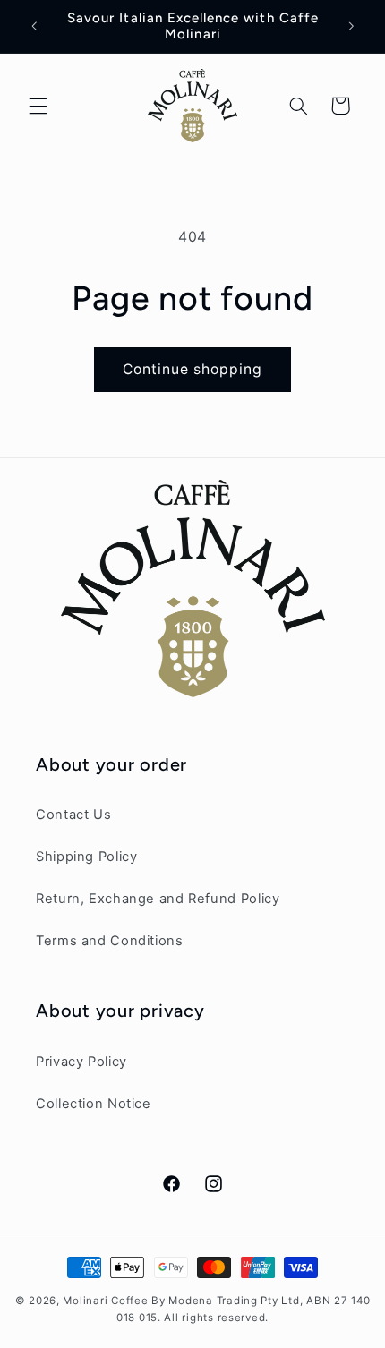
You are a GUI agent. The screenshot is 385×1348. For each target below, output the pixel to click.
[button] (37, 105)
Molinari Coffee (105, 1300)
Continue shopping (193, 369)
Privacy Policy (81, 1062)
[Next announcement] (351, 26)
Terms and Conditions (110, 941)
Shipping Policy (86, 857)
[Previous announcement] (34, 26)
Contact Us (73, 814)
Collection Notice (93, 1104)
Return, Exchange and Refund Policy (157, 899)
